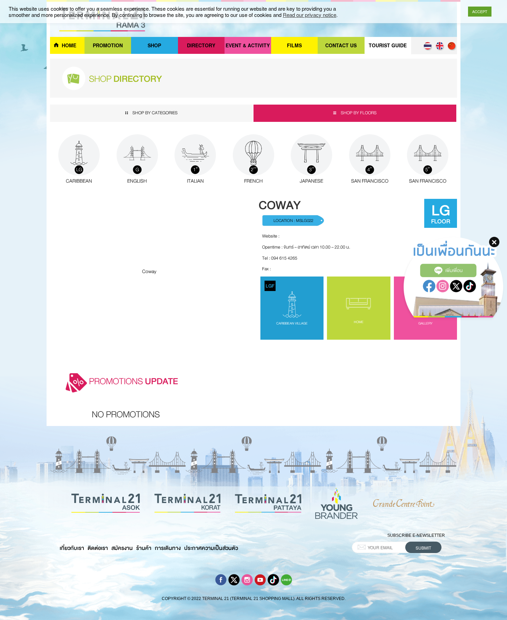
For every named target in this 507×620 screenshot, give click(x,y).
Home (69, 45)
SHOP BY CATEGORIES (155, 113)
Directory (201, 45)
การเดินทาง (168, 548)
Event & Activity (248, 45)
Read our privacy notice (309, 15)
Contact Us (341, 45)
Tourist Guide (388, 45)
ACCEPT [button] (479, 11)
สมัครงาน (122, 548)
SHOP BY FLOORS (358, 113)
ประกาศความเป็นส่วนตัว (211, 548)
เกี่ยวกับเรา (72, 548)
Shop (154, 45)
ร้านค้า (143, 548)
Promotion (108, 45)
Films (294, 45)
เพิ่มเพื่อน (454, 270)
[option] (125, 416)
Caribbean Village (287, 304)
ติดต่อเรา (98, 548)
